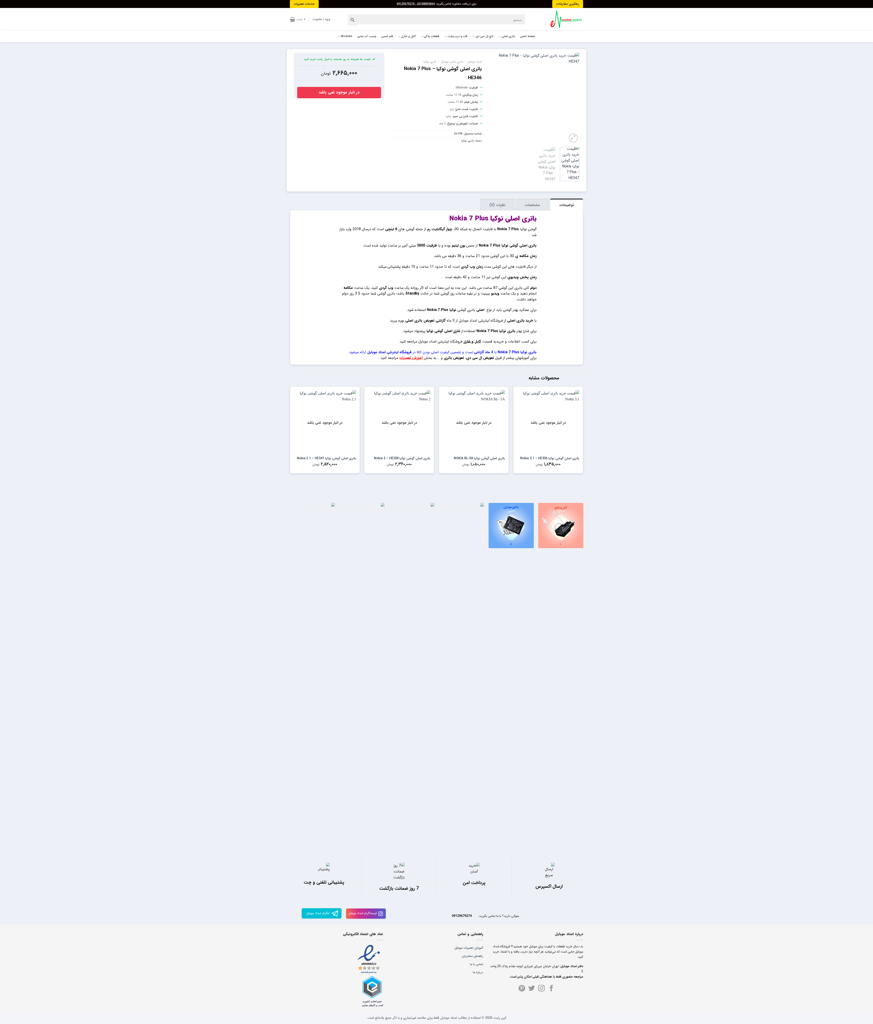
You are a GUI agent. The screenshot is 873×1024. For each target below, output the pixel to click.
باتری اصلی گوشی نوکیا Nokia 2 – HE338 (402, 458)
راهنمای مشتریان (472, 955)
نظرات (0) (497, 205)
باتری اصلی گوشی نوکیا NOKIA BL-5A (479, 458)
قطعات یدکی (431, 36)
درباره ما (478, 972)
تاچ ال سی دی (484, 36)
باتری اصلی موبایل (452, 62)
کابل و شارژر (408, 36)
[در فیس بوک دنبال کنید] (551, 988)
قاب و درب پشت (457, 36)
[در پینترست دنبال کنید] (522, 988)
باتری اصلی (508, 36)
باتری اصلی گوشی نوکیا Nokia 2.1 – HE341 (326, 458)
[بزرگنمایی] (573, 138)
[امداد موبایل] (564, 19)
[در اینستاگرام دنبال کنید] (541, 988)
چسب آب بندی (366, 36)
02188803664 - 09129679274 (416, 4)
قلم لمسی (387, 36)
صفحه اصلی (527, 36)
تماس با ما (476, 964)
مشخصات (532, 205)
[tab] (566, 204)
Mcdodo (347, 36)
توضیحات (566, 205)
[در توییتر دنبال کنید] (531, 988)
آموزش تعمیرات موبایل (468, 947)
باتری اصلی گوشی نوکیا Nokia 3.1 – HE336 (549, 458)
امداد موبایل (475, 62)
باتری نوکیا (430, 62)
